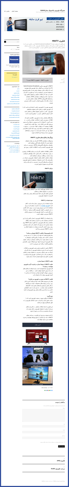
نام (64, 424)
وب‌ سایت (63, 435)
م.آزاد (64, 78)
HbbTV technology (44, 387)
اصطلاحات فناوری (62, 82)
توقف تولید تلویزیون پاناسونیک (37, 346)
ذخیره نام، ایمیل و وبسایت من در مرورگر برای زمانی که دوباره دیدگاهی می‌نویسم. (51, 442)
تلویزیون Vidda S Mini (37, 365)
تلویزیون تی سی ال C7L (37, 384)
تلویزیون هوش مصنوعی (14, 151)
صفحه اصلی (15, 11)
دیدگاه (64, 408)
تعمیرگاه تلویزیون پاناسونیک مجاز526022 (52, 10)
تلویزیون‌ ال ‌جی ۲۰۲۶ (14, 150)
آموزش (64, 81)
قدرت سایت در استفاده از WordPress (47, 481)
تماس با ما (6, 11)
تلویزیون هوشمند (45, 205)
